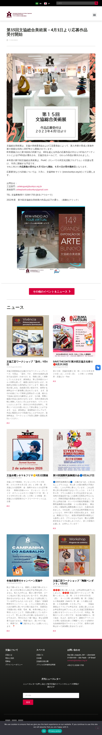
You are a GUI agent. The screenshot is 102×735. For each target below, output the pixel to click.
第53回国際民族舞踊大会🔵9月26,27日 (73, 475)
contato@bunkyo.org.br (77, 660)
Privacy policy (55, 731)
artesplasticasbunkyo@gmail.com (32, 189)
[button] (94, 15)
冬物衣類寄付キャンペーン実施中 (24, 580)
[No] (97, 728)
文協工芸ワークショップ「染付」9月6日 (27, 363)
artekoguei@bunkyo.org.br (29, 186)
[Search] (96, 3)
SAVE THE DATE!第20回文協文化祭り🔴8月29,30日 (73, 363)
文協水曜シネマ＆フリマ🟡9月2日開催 (27, 475)
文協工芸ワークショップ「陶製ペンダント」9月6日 (73, 582)
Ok (44, 731)
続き (8, 423)
